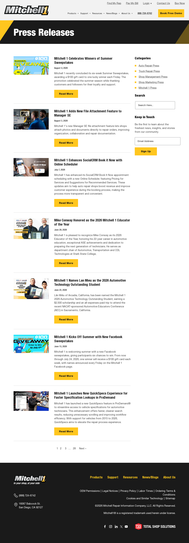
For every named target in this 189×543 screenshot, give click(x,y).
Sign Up (146, 151)
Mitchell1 (26, 10)
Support (84, 13)
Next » (82, 448)
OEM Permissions (90, 490)
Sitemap (170, 498)
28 (74, 448)
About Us (125, 13)
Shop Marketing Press (151, 82)
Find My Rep (114, 3)
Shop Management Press (153, 76)
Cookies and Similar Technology (144, 498)
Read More (66, 93)
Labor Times (145, 490)
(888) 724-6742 (27, 495)
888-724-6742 (145, 13)
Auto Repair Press (149, 65)
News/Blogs (111, 13)
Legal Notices (110, 490)
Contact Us (163, 3)
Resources (97, 13)
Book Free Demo (171, 13)
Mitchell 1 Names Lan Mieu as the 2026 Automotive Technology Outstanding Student (90, 282)
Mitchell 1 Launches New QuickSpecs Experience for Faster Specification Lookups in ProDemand (91, 395)
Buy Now (180, 3)
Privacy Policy (128, 490)
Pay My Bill (132, 3)
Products (72, 13)
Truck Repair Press (149, 71)
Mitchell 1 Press (147, 87)
